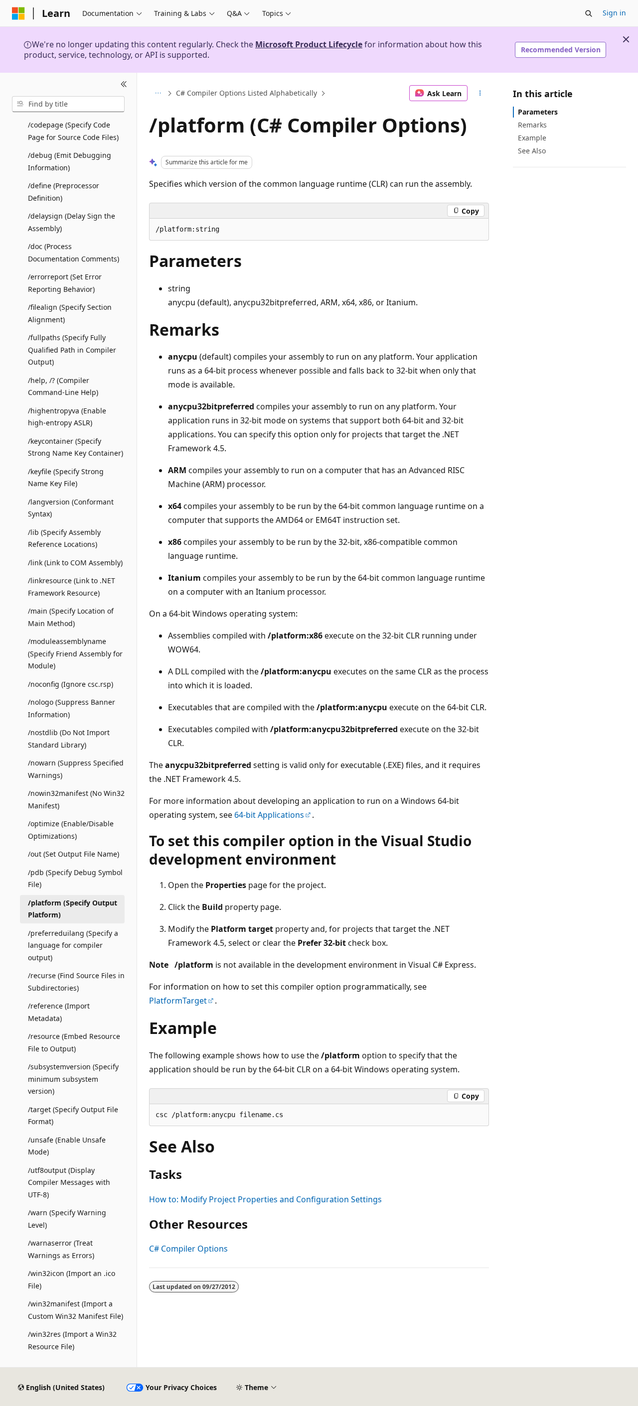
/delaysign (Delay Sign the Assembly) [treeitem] (71, 222)
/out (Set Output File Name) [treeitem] (73, 854)
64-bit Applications (269, 814)
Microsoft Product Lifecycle (308, 44)
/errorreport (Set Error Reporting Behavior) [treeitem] (65, 283)
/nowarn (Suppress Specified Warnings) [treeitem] (76, 769)
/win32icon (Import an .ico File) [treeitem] (71, 1279)
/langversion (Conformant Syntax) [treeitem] (71, 508)
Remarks (532, 124)
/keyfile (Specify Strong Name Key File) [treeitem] (66, 478)
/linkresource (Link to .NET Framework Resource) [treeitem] (71, 587)
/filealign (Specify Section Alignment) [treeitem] (70, 313)
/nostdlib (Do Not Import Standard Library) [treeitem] (69, 739)
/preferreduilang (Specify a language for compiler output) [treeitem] (73, 945)
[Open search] (589, 13)
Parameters (538, 112)
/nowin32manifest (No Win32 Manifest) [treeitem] (76, 799)
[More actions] (480, 93)
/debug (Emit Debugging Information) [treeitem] (69, 161)
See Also (532, 150)
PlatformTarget (178, 1000)
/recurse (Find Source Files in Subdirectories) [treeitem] (76, 982)
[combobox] (68, 104)
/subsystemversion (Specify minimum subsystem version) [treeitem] (73, 1079)
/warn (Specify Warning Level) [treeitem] (67, 1219)
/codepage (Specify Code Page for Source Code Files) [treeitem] (73, 131)
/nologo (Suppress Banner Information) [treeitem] (71, 708)
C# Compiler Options (188, 1248)
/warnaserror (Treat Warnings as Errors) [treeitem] (61, 1249)
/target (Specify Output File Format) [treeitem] (73, 1116)
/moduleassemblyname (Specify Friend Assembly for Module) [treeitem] (75, 653)
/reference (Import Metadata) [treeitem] (59, 1012)
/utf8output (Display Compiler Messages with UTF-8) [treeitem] (69, 1182)
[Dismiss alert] (626, 39)
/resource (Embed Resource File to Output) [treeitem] (74, 1042)
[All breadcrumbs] (157, 93)
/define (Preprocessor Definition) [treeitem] (63, 192)
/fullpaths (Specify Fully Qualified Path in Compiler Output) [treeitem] (72, 350)
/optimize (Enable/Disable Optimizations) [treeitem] (71, 830)
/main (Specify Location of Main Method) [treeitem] (71, 617)
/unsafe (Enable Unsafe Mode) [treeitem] (67, 1146)
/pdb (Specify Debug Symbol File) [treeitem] (75, 879)
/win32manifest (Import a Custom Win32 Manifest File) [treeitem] (75, 1310)
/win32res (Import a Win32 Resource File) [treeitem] (72, 1340)
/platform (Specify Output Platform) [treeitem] (72, 909)
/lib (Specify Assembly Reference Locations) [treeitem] (64, 538)
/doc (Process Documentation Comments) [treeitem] (73, 252)
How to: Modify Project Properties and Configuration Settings (265, 1199)
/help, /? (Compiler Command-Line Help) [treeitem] (63, 386)
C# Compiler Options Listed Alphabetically (246, 93)
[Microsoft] (18, 13)
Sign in (614, 12)
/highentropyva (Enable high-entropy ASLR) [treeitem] (67, 417)
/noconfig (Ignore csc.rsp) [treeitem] (70, 684)
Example (532, 137)
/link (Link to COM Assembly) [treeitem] (75, 562)
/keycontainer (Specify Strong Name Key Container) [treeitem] (75, 447)
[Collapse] (124, 85)
